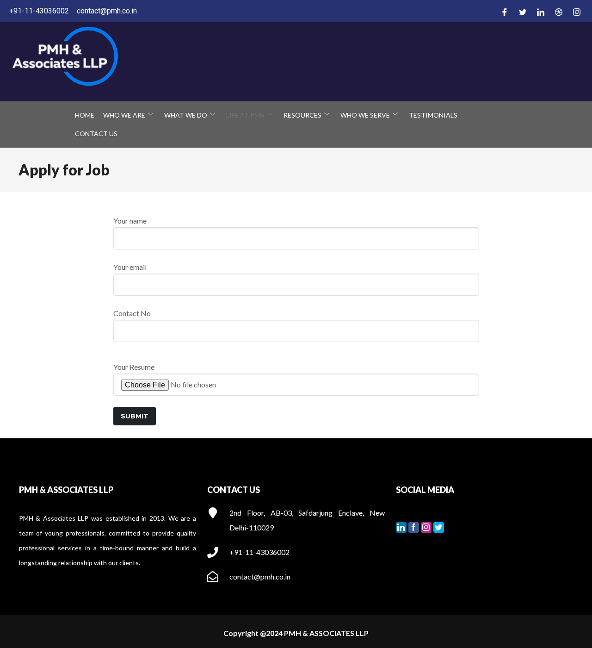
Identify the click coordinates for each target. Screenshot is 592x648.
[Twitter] (521, 12)
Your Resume (133, 366)
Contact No (132, 313)
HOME (84, 115)
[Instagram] (575, 12)
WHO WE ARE (124, 115)
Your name (130, 220)
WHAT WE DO (185, 115)
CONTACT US (96, 133)
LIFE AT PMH (245, 115)
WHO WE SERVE (365, 115)
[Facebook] (503, 12)
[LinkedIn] (539, 12)
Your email (130, 266)
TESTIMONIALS (433, 115)
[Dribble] (557, 12)
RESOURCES (302, 115)
